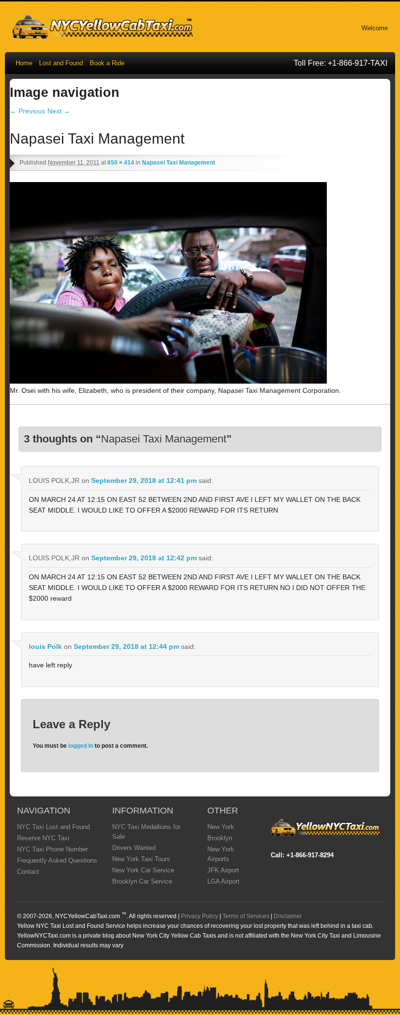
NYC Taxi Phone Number (52, 849)
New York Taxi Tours (141, 859)
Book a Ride (107, 63)
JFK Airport (223, 870)
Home (24, 63)
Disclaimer (288, 916)
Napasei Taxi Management (178, 162)
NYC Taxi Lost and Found (53, 826)
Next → (58, 111)
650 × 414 (120, 162)
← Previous (27, 111)
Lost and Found (61, 63)
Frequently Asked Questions (57, 860)
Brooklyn (219, 838)
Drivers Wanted (134, 847)
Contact (28, 871)
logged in (80, 745)
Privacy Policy (199, 916)
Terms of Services (245, 916)
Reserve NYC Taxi (43, 838)
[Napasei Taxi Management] (168, 381)
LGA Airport (223, 881)
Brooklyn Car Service (142, 881)
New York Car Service (143, 870)
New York (220, 826)
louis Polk (45, 646)
